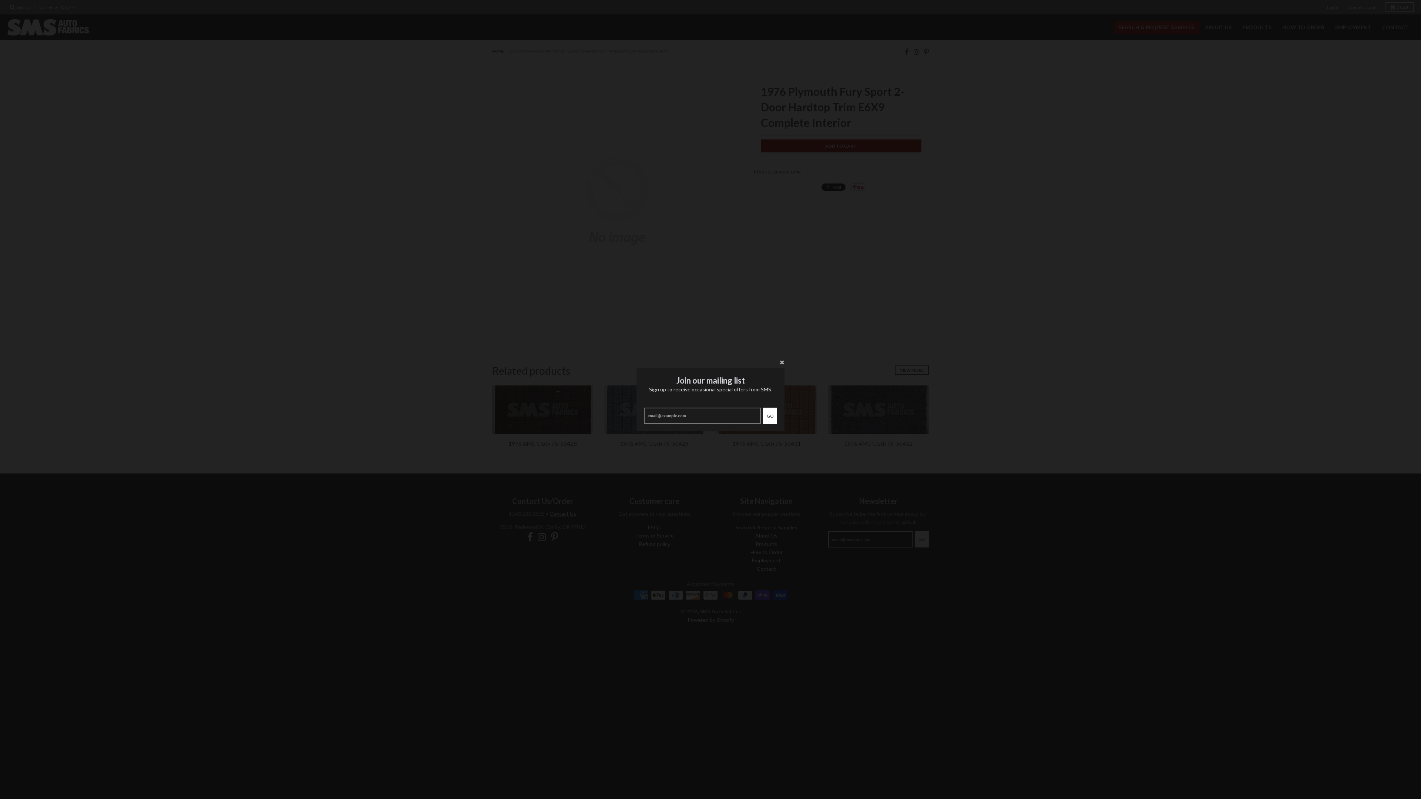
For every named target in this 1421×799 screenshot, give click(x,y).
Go (770, 416)
